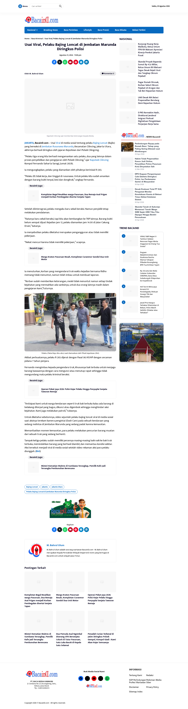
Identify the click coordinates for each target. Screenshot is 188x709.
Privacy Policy (152, 687)
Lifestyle (88, 30)
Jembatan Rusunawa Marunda (57, 147)
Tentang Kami (135, 675)
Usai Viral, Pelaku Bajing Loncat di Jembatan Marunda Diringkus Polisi (70, 46)
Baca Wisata (120, 30)
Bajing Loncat (100, 143)
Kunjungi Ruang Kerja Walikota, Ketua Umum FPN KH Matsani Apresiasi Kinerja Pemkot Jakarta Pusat (150, 49)
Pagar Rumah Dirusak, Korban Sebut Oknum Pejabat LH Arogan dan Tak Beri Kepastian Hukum (150, 86)
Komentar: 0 (109, 73)
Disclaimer (134, 687)
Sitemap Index (135, 691)
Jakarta (45, 486)
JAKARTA (29, 143)
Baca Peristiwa (71, 30)
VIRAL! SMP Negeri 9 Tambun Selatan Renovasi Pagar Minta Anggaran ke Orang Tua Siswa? (150, 241)
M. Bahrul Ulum (55, 545)
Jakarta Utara (57, 486)
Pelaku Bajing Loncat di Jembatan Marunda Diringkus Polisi (51, 491)
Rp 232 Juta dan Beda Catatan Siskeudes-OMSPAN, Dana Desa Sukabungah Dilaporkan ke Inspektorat (150, 275)
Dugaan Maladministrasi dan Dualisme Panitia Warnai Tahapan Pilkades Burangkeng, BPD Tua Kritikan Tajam (149, 258)
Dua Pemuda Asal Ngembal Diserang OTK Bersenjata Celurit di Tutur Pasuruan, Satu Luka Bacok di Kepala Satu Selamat (69, 639)
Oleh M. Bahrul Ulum (33, 73)
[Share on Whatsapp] (65, 62)
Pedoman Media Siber (153, 681)
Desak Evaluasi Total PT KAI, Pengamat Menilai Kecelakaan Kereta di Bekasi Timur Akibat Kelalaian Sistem (148, 194)
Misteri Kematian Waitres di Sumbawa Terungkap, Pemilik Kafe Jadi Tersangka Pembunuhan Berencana (73, 467)
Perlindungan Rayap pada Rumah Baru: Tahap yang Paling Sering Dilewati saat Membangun (147, 147)
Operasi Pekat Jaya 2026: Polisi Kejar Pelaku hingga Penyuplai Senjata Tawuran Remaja (74, 390)
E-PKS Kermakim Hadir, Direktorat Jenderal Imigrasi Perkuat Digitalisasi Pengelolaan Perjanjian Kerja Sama (149, 118)
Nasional (31, 30)
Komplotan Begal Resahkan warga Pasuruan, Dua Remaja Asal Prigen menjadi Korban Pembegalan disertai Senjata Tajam (74, 196)
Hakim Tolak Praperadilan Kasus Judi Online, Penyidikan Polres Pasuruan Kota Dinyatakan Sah (148, 163)
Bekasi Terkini (138, 30)
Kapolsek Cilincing (99, 160)
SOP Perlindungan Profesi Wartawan (137, 681)
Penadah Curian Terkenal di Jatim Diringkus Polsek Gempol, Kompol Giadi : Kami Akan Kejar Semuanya (102, 638)
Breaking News (51, 30)
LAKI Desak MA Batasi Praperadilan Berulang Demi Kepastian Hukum (149, 100)
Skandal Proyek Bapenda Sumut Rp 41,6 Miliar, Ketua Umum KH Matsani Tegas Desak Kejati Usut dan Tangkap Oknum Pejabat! (150, 69)
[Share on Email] (70, 62)
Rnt (38, 451)
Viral (58, 143)
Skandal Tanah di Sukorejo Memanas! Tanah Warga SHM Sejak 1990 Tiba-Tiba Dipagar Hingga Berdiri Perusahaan (147, 212)
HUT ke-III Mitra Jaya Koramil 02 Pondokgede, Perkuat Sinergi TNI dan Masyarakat (149, 291)
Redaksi (149, 675)
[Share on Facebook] (54, 62)
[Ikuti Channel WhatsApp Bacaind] (70, 508)
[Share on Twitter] (59, 62)
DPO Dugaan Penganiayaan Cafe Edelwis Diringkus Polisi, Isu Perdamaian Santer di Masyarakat (148, 178)
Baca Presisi (103, 30)
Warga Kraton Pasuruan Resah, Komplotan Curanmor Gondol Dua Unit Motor (75, 258)
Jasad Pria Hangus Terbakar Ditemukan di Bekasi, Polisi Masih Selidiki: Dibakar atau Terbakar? (149, 307)
